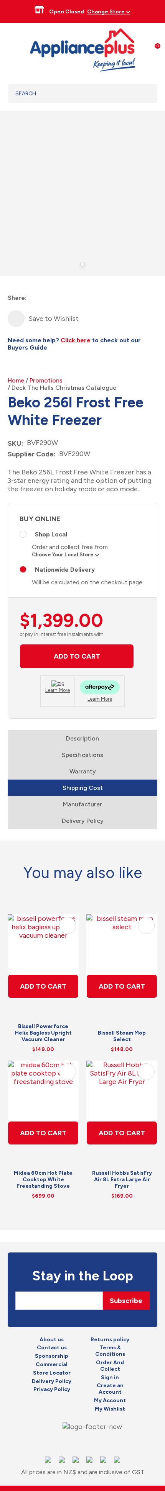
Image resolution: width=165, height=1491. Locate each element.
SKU (14, 443)
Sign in (110, 1378)
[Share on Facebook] (33, 298)
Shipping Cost (83, 787)
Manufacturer (82, 804)
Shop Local (51, 534)
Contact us (52, 1348)
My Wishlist (110, 1409)
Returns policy (110, 1340)
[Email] (61, 298)
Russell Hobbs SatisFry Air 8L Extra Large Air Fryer (122, 1179)
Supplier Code (31, 454)
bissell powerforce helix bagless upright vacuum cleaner (43, 1033)
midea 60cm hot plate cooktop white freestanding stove (43, 1179)
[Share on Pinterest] (74, 298)
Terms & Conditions (110, 1351)
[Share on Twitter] (47, 298)
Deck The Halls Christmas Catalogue (64, 387)
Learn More (57, 690)
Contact (96, 1442)
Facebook (68, 1442)
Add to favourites (67, 925)
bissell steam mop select (122, 1036)
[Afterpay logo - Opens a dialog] (100, 688)
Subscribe (126, 1300)
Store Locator (52, 1373)
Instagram (82, 1442)
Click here (76, 340)
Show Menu (12, 49)
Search (141, 93)
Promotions (46, 380)
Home (16, 380)
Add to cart (77, 656)
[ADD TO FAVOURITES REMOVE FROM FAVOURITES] (16, 318)
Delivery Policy (83, 820)
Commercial (52, 1365)
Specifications (82, 755)
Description (82, 738)
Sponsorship (51, 1356)
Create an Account (110, 1389)
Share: (17, 297)
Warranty (82, 771)
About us (52, 1340)
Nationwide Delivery (65, 569)
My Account (110, 1401)
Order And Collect (110, 1366)
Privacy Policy (51, 1389)
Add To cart (43, 986)
